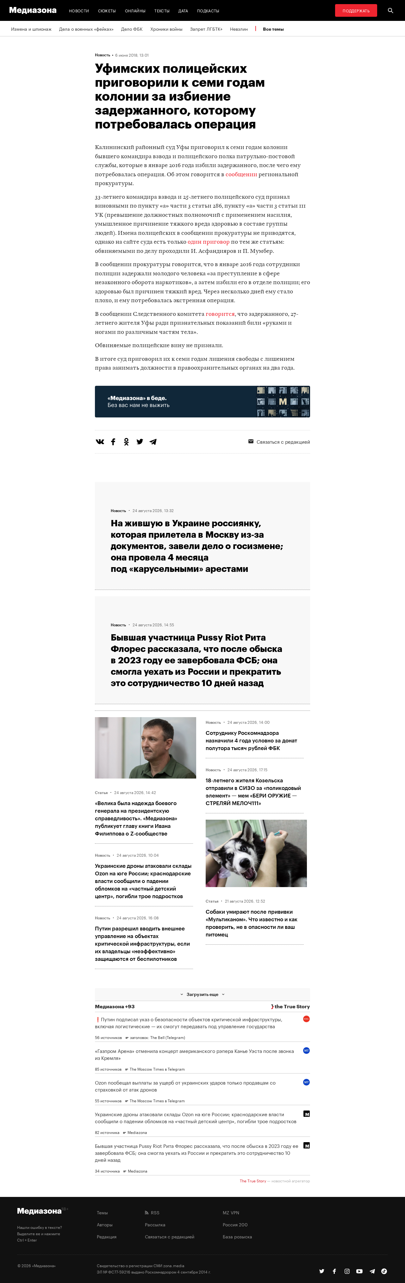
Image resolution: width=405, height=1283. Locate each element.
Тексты (162, 10)
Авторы (105, 1224)
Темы (102, 1212)
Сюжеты (107, 10)
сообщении (241, 175)
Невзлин (239, 28)
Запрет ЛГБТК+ (206, 28)
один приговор (209, 242)
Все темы (273, 29)
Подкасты (208, 10)
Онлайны (135, 10)
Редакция (106, 1236)
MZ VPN (231, 1212)
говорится (220, 314)
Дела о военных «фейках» (86, 28)
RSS (153, 1212)
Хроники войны (166, 28)
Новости (79, 10)
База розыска (237, 1236)
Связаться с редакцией (283, 441)
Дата (183, 10)
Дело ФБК (132, 28)
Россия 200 (235, 1224)
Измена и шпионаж (31, 28)
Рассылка (155, 1224)
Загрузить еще (202, 994)
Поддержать (356, 10)
